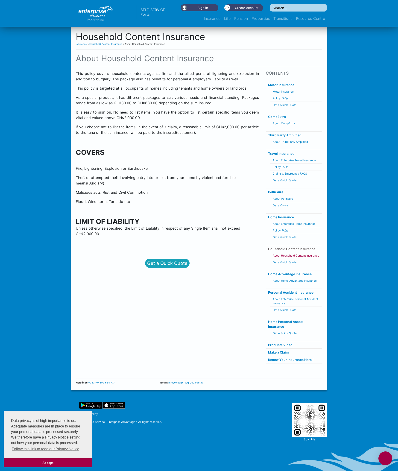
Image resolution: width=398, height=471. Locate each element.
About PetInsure (283, 198)
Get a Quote (280, 205)
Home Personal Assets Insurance (286, 324)
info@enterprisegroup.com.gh (186, 382)
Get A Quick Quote (285, 333)
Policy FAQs (280, 98)
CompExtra (277, 117)
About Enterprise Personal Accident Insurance (295, 301)
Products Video (280, 345)
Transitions (282, 18)
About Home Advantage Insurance (295, 280)
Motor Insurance (281, 85)
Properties (261, 18)
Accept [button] (47, 463)
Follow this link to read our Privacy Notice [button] (45, 449)
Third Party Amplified (284, 135)
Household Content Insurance (105, 44)
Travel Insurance (281, 153)
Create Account (246, 8)
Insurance (212, 18)
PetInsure (275, 192)
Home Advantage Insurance (290, 274)
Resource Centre (310, 18)
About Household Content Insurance (296, 255)
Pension (241, 18)
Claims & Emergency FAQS (290, 173)
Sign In (203, 8)
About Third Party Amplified (290, 141)
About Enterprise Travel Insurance (294, 160)
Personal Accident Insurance (290, 292)
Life (227, 18)
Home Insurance (281, 217)
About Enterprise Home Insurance (294, 223)
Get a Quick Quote (167, 263)
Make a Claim (278, 352)
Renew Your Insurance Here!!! (291, 360)
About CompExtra (284, 123)
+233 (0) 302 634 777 (101, 382)
